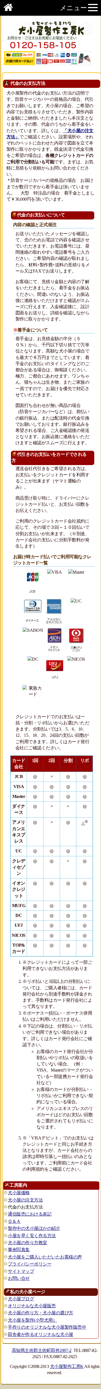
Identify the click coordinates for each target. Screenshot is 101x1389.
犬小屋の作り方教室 (27, 1242)
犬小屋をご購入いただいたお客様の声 (45, 1257)
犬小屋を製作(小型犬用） (32, 1320)
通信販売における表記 (29, 1214)
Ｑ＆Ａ (14, 1221)
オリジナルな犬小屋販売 (32, 1305)
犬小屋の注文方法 (25, 1200)
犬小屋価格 (19, 1192)
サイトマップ (21, 1271)
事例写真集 (19, 1249)
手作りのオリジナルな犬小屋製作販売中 (47, 1327)
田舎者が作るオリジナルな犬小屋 (40, 1334)
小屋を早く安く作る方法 (32, 1235)
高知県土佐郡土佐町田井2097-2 (42, 1350)
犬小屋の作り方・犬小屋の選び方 (40, 1312)
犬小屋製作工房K (67, 1366)
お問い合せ (19, 1278)
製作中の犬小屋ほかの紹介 (34, 1228)
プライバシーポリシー (29, 1264)
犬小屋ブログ (21, 1298)
